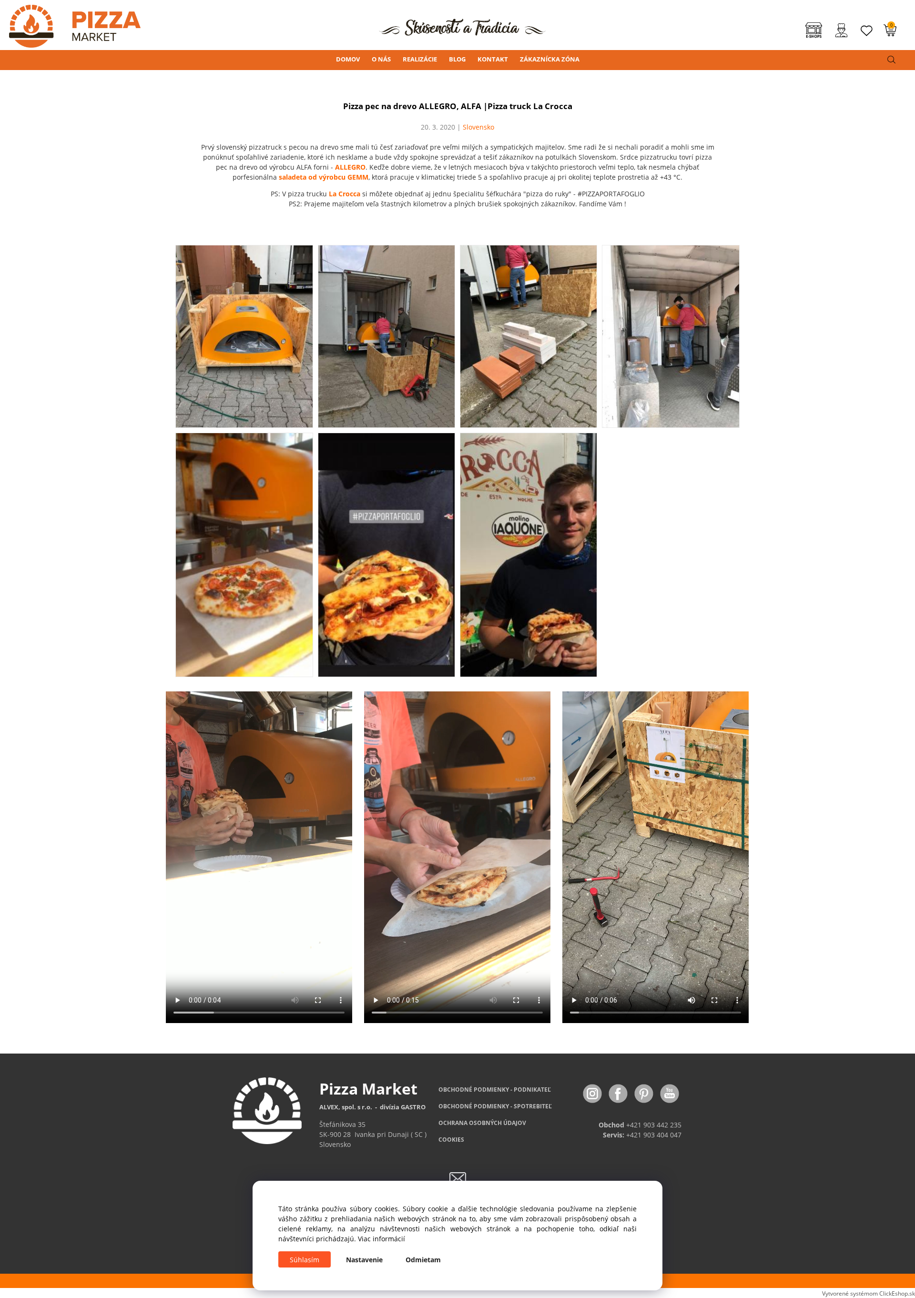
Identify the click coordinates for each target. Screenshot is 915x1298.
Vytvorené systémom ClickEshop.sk (868, 1293)
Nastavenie (364, 1259)
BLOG (457, 59)
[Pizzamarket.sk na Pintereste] (645, 1092)
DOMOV (348, 59)
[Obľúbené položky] (867, 31)
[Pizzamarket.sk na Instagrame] (593, 1092)
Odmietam (423, 1259)
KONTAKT (493, 59)
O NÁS (381, 59)
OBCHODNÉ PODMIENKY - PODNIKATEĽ (494, 1089)
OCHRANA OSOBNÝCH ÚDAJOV (482, 1123)
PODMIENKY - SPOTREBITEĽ (495, 1106)
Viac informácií (381, 1238)
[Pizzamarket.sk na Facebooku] (619, 1092)
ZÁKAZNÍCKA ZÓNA (550, 59)
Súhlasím (304, 1259)
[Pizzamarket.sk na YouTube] (669, 1092)
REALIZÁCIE (420, 59)
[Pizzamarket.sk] (70, 23)
